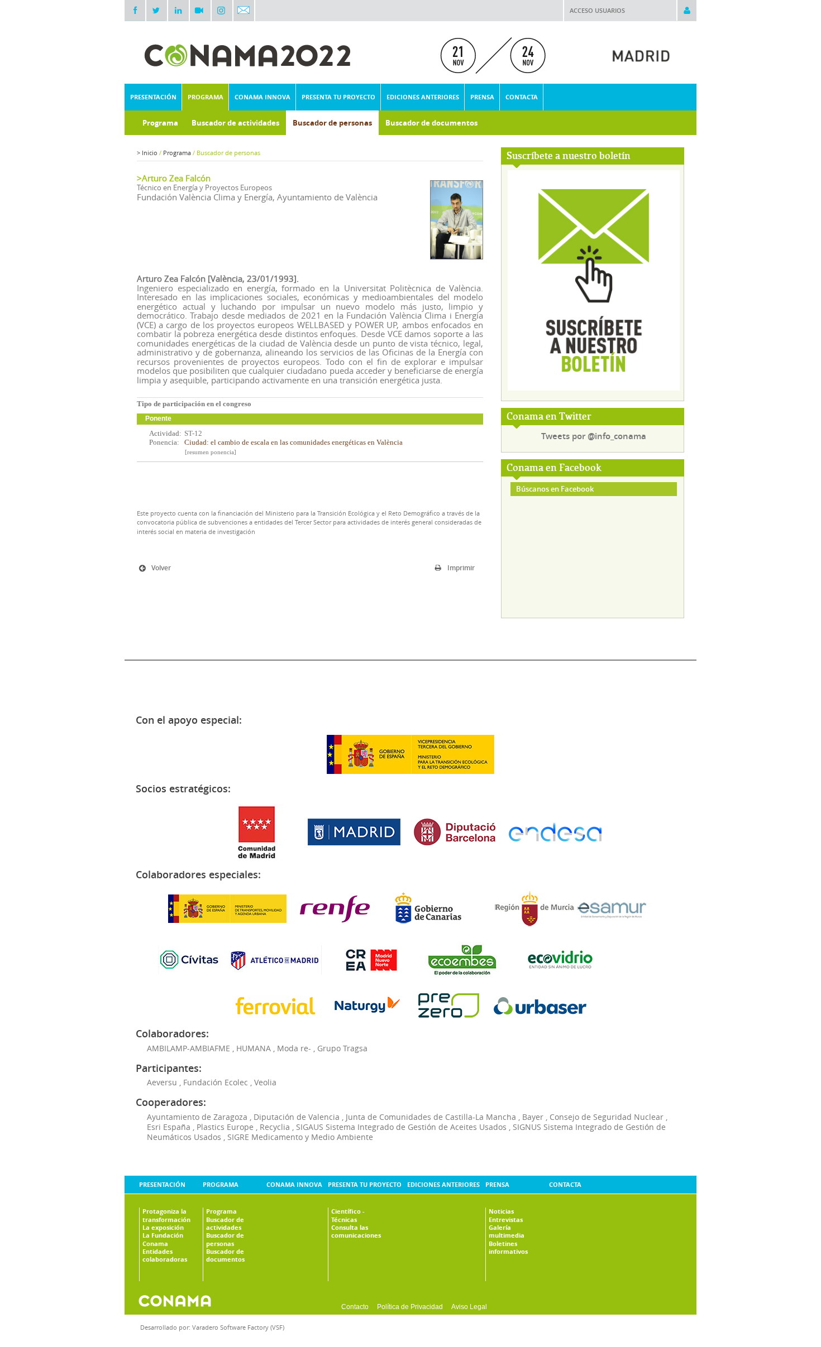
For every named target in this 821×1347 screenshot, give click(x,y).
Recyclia (275, 1127)
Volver (161, 568)
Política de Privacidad (410, 1307)
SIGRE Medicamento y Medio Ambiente (300, 1137)
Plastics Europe (225, 1127)
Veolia (265, 1082)
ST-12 (193, 433)
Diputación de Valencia (297, 1117)
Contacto (355, 1307)
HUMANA (253, 1048)
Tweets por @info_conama (593, 436)
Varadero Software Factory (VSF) (238, 1327)
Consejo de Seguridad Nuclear (607, 1117)
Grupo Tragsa (342, 1048)
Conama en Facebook (554, 468)
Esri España (168, 1127)
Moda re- (294, 1048)
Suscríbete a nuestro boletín (569, 156)
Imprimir (461, 568)
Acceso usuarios (597, 10)
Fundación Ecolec (215, 1082)
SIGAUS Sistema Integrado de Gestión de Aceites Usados (401, 1127)
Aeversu (162, 1082)
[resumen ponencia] (210, 452)
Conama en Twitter (549, 417)
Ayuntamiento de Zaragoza (197, 1117)
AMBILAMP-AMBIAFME (188, 1048)
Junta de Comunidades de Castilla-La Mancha (431, 1117)
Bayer (532, 1117)
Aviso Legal (469, 1307)
